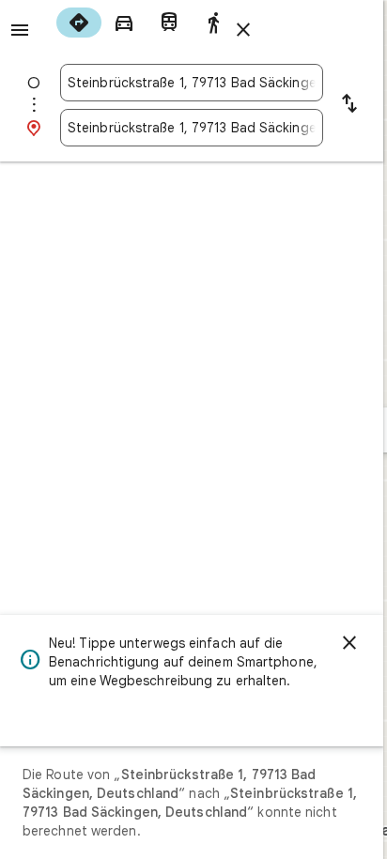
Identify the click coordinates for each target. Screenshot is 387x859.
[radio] (78, 22)
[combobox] (192, 82)
